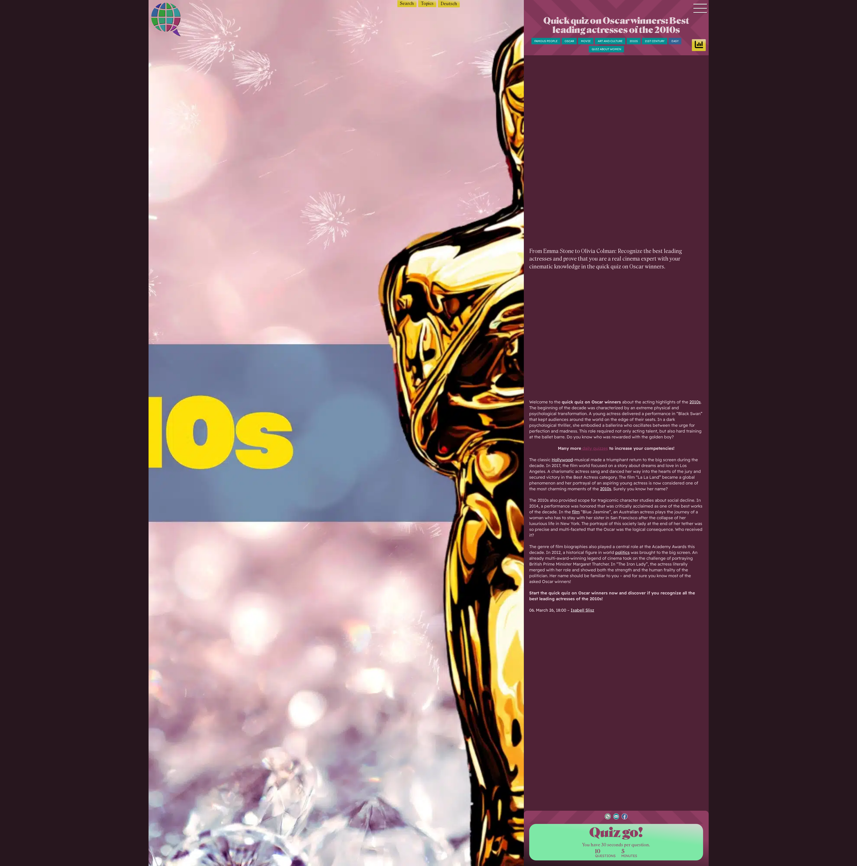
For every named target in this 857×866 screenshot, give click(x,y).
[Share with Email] (616, 817)
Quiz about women (606, 49)
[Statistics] (699, 45)
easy (675, 41)
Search (407, 3)
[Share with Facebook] (624, 817)
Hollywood (562, 459)
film (576, 511)
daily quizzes (594, 448)
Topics (427, 3)
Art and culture (610, 41)
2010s (634, 41)
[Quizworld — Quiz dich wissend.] (173, 20)
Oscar (569, 41)
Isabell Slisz (582, 610)
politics (622, 552)
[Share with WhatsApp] (608, 817)
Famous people (546, 41)
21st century (655, 41)
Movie (586, 41)
